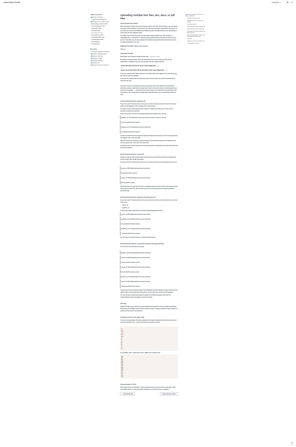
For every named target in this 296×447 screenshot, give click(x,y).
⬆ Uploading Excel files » (169, 394)
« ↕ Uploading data (127, 394)
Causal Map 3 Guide (11, 2)
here (124, 49)
